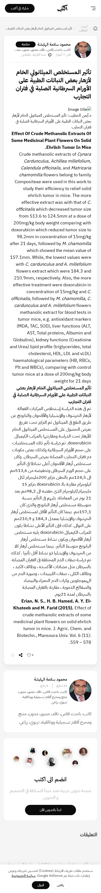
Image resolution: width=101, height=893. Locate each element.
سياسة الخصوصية (24, 875)
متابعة (26, 44)
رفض (60, 885)
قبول (41, 885)
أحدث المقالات (83, 28)
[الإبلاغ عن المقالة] (13, 655)
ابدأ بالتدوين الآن (50, 809)
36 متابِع (61, 686)
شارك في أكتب (20, 8)
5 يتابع (44, 686)
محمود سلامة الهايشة (54, 44)
